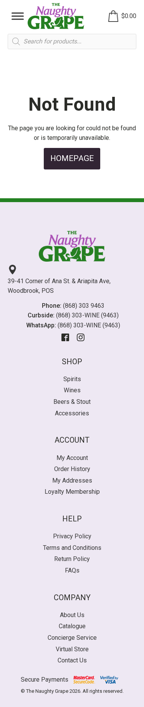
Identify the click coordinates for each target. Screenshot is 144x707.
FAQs (72, 570)
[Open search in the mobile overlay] (72, 41)
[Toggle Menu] (18, 16)
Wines (72, 390)
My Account (72, 457)
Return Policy (72, 559)
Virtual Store (72, 649)
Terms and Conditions (72, 547)
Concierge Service (72, 637)
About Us (72, 615)
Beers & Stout (72, 401)
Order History (72, 469)
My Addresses (72, 480)
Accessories (72, 413)
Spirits (72, 379)
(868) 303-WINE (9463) (87, 315)
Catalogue (72, 626)
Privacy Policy (72, 536)
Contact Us (72, 660)
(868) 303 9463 (83, 305)
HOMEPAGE (72, 158)
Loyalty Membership (72, 491)
